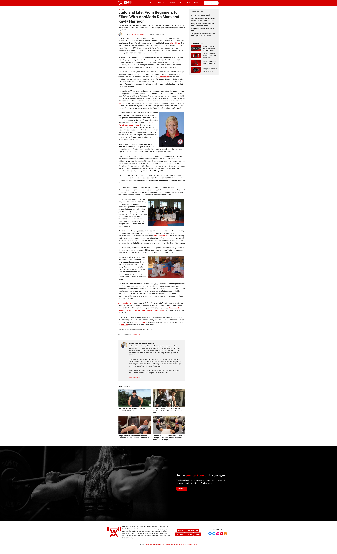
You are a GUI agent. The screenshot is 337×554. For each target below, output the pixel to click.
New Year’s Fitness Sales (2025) (200, 15)
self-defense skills (161, 236)
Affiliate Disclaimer (179, 544)
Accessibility (189, 544)
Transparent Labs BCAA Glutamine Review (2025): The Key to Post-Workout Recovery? (203, 35)
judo (120, 103)
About (195, 544)
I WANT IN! (181, 489)
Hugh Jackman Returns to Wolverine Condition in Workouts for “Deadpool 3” (133, 437)
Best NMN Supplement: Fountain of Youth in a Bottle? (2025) (209, 55)
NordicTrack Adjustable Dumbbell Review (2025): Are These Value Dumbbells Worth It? (210, 71)
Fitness (121, 9)
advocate (124, 325)
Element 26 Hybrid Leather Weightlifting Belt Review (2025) (209, 48)
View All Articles (135, 377)
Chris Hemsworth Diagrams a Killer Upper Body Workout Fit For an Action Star (167, 410)
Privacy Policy (169, 544)
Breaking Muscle (150, 544)
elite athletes (175, 43)
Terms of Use (160, 544)
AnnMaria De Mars (136, 334)
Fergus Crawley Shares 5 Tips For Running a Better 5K (131, 409)
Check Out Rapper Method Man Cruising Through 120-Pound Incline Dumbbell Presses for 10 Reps (169, 437)
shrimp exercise (163, 77)
